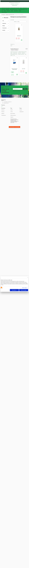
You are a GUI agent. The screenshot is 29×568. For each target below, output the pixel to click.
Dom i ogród (3, 9)
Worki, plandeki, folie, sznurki (14, 9)
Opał (14, 55)
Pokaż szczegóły (24, 287)
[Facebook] (14, 6)
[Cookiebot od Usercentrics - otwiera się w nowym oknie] (25, 277)
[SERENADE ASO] (19, 28)
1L (16, 39)
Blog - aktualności (13, 113)
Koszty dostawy (4, 12)
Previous (26, 48)
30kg (12, 72)
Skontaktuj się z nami (17, 2)
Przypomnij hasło (3, 115)
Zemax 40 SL (23, 68)
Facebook (2, 106)
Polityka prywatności (13, 115)
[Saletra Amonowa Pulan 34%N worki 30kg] (14, 61)
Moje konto (2, 111)
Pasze (26, 9)
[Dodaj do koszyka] (21, 40)
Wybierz (22, 21)
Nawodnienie (7, 9)
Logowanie (2, 113)
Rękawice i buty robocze (21, 9)
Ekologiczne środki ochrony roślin (22, 51)
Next (27, 48)
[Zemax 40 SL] (23, 61)
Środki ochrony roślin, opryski (14, 51)
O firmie (12, 111)
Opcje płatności (21, 111)
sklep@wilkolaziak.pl (14, 5)
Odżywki (12, 55)
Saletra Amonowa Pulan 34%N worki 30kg (14, 69)
